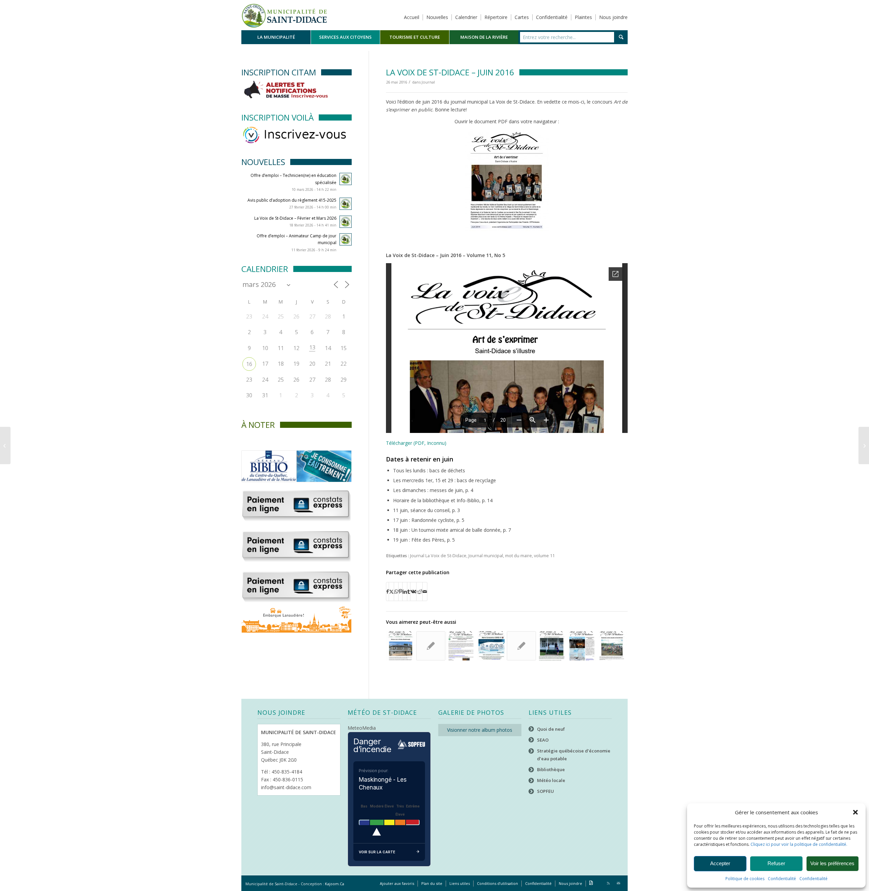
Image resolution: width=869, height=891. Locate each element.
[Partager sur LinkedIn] (405, 591)
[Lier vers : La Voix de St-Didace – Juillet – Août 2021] (551, 645)
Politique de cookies (744, 878)
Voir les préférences (832, 863)
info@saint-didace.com (286, 787)
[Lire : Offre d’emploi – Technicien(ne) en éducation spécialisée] (345, 179)
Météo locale (551, 780)
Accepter (720, 863)
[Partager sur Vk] (413, 591)
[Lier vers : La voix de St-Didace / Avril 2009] (430, 645)
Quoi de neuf (551, 729)
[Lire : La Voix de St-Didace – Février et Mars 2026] (345, 222)
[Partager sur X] (391, 591)
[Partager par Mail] (425, 591)
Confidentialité (782, 878)
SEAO (543, 740)
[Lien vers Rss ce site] (608, 883)
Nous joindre (613, 17)
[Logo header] (284, 15)
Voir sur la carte (377, 852)
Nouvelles (437, 17)
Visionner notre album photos (479, 730)
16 (249, 364)
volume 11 (544, 556)
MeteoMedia (362, 728)
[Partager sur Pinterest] (400, 591)
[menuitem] (276, 37)
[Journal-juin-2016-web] (507, 181)
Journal (428, 82)
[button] (855, 812)
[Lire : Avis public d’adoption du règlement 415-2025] (345, 204)
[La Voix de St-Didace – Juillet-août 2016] (863, 445)
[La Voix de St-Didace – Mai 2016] (5, 445)
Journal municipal (485, 556)
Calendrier (466, 17)
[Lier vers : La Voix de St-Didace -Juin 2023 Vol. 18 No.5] (400, 645)
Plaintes (583, 17)
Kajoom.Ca (334, 883)
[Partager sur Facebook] (387, 591)
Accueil (411, 17)
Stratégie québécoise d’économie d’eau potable (573, 755)
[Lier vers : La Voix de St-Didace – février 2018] (581, 645)
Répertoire (495, 17)
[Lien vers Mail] (618, 883)
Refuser (776, 863)
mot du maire (518, 556)
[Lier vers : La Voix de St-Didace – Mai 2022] (461, 645)
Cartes (522, 17)
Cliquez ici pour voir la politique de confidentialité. (799, 844)
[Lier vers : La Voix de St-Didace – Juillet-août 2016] (612, 645)
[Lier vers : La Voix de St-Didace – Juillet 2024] (521, 645)
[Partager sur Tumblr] (408, 591)
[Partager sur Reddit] (419, 591)
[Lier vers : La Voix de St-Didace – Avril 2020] (491, 645)
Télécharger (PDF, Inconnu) (416, 443)
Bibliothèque (551, 769)
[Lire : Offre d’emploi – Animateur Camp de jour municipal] (345, 239)
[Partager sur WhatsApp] (396, 591)
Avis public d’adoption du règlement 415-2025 (291, 200)
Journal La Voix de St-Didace (438, 556)
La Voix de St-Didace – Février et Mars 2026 (295, 218)
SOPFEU (545, 791)
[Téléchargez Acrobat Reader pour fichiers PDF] (591, 883)
